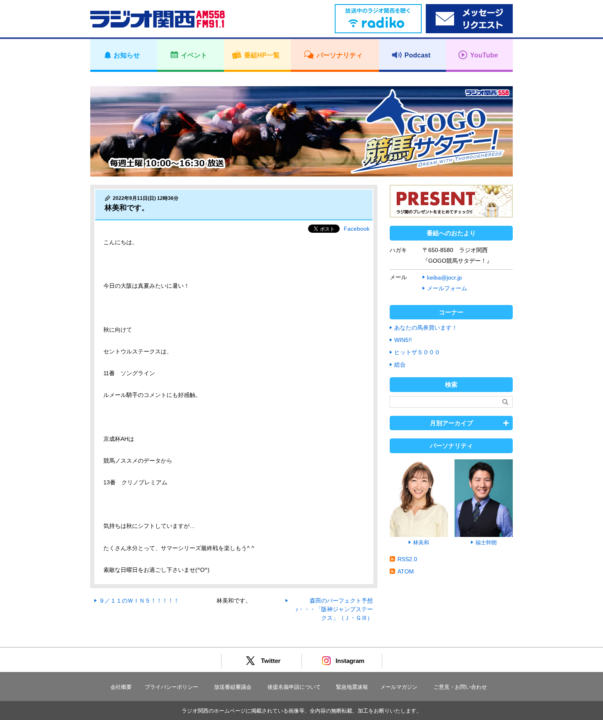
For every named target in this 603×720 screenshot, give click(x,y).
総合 (400, 364)
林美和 (421, 542)
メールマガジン (399, 687)
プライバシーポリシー (171, 687)
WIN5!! (403, 340)
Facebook (357, 228)
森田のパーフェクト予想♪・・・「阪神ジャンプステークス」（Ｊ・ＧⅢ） (334, 609)
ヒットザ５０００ (417, 352)
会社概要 (121, 687)
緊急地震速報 (352, 687)
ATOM (405, 571)
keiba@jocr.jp (444, 277)
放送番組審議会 (232, 687)
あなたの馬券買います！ (425, 327)
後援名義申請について (294, 687)
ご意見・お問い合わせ (460, 687)
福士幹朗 (486, 542)
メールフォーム (447, 288)
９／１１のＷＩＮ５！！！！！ (139, 600)
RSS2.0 (407, 559)
